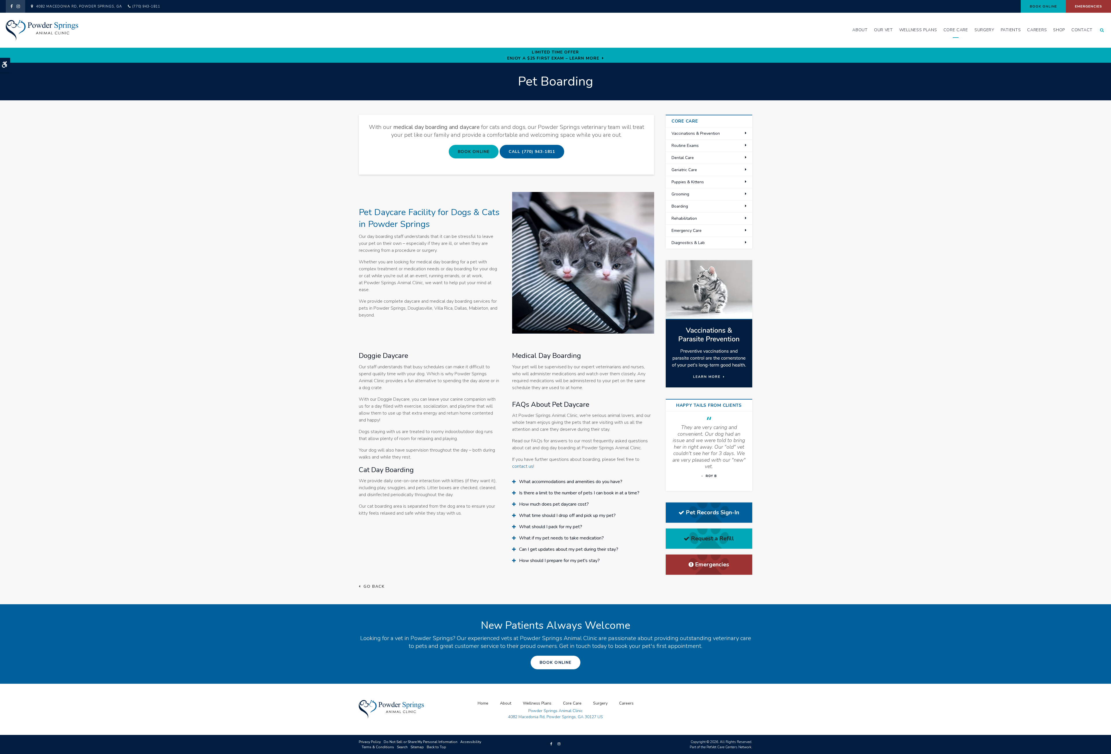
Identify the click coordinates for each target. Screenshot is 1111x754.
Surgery (984, 30)
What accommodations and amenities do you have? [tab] (570, 481)
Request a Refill (712, 538)
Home (483, 703)
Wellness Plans (918, 30)
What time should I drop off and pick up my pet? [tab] (567, 515)
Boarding (680, 206)
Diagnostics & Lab (688, 242)
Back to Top (436, 747)
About (860, 30)
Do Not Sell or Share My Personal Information (420, 742)
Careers (1037, 30)
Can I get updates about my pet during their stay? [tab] (568, 549)
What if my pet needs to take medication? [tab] (561, 538)
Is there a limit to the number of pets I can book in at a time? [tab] (579, 493)
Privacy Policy (370, 742)
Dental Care (683, 157)
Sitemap (417, 747)
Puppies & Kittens (688, 182)
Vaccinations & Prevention (696, 133)
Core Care (955, 30)
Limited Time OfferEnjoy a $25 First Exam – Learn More (553, 55)
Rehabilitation (684, 218)
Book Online (1043, 6)
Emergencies (1088, 6)
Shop (1059, 30)
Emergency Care (687, 230)
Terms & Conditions (378, 747)
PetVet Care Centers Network (729, 747)
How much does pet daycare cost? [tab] (554, 504)
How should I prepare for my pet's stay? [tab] (559, 560)
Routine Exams (685, 145)
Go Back (374, 586)
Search (402, 747)
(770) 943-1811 (146, 6)
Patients (1011, 30)
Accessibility (470, 742)
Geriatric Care (684, 170)
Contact (1081, 30)
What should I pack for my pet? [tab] (550, 527)
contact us (522, 466)
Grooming (680, 194)
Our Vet (883, 30)
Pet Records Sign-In (712, 512)
